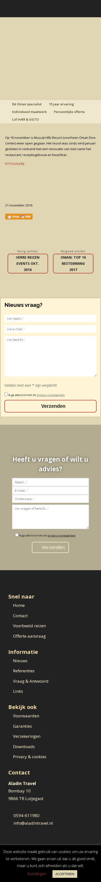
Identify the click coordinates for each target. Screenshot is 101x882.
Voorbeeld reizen (29, 626)
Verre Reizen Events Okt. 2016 (27, 263)
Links (18, 691)
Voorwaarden (26, 716)
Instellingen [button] (36, 873)
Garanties (22, 726)
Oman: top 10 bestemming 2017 (73, 263)
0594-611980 (26, 815)
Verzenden (52, 406)
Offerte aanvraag (29, 636)
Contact (20, 615)
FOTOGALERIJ (14, 163)
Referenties (24, 671)
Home (19, 605)
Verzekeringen (26, 736)
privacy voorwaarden (51, 395)
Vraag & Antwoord (31, 681)
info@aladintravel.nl (33, 823)
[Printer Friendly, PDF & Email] (19, 216)
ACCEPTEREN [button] (64, 874)
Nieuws (20, 660)
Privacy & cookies (29, 756)
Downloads (24, 746)
